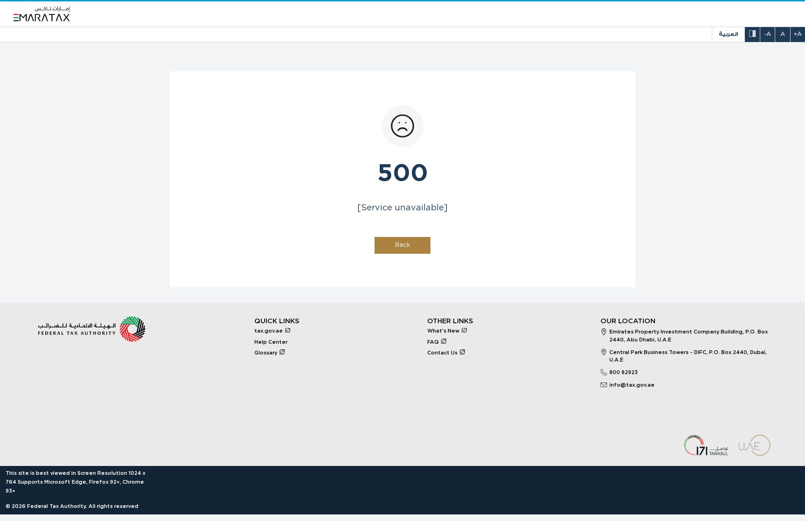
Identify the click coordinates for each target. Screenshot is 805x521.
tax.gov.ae (268, 330)
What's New (443, 330)
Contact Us (442, 352)
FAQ (433, 342)
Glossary (265, 352)
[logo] (42, 14)
